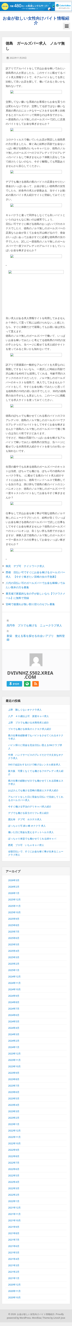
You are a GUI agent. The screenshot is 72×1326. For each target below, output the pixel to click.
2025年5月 (13, 944)
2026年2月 (13, 886)
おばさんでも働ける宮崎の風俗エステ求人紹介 (33, 790)
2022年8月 (13, 1156)
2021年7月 (13, 1239)
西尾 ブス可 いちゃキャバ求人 (26, 845)
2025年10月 (14, 912)
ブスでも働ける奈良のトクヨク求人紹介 (29, 729)
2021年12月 (14, 1207)
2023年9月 (13, 1072)
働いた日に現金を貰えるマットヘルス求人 (31, 832)
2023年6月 (13, 1092)
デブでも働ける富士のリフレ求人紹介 (28, 813)
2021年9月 (13, 1226)
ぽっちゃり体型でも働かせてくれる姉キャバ (32, 838)
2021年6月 (13, 1246)
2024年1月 (13, 1047)
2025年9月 (13, 918)
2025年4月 (13, 950)
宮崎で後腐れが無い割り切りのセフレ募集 (30, 604)
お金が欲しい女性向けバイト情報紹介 (36, 20)
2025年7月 (13, 931)
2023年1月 (13, 1124)
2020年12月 (14, 1284)
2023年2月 (13, 1117)
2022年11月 (14, 1137)
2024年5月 (13, 1021)
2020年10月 (14, 1297)
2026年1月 (13, 893)
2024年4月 (13, 1027)
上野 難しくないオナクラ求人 (25, 709)
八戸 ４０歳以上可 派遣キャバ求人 (28, 716)
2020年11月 (14, 1291)
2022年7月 (13, 1162)
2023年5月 (13, 1098)
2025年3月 (13, 957)
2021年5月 (13, 1252)
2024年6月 (13, 1015)
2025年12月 (14, 899)
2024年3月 (13, 1034)
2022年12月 (14, 1130)
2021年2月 (13, 1271)
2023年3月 (13, 1111)
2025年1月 (13, 970)
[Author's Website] (27, 684)
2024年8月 (13, 1002)
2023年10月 (14, 1066)
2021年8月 (13, 1233)
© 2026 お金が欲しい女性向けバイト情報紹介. (31, 1314)
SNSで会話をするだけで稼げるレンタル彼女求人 (34, 764)
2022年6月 (13, 1169)
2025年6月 (13, 938)
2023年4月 (13, 1104)
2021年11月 (14, 1214)
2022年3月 (13, 1188)
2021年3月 (13, 1265)
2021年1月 (13, 1278)
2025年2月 (13, 963)
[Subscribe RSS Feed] (35, 684)
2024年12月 (14, 976)
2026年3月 (13, 880)
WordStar (36, 1317)
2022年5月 (13, 1175)
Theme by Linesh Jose (53, 1317)
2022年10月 (14, 1143)
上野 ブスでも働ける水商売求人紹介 (28, 722)
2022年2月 (13, 1194)
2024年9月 (13, 995)
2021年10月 (14, 1220)
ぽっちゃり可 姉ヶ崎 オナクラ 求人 (27, 825)
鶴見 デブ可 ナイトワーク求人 (25, 566)
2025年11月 (14, 906)
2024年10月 (14, 989)
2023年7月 (13, 1085)
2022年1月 (13, 1201)
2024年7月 (13, 1008)
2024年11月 (14, 983)
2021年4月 (13, 1259)
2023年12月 (14, 1053)
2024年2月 (13, 1040)
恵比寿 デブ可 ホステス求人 (25, 819)
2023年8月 (13, 1079)
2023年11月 (14, 1060)
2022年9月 (13, 1149)
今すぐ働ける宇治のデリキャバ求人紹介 (29, 806)
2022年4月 (13, 1182)
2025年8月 (13, 925)
